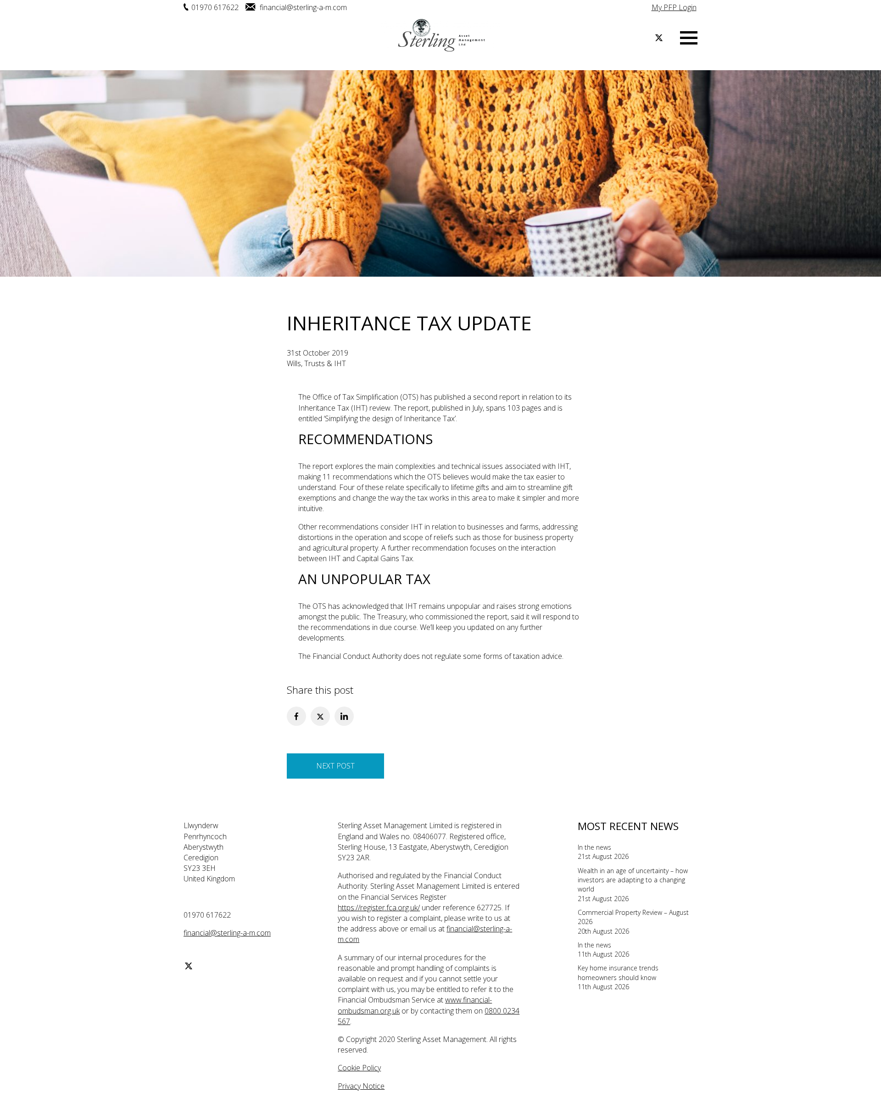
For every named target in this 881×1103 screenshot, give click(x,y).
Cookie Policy (359, 1068)
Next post (335, 766)
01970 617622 (215, 7)
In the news (594, 847)
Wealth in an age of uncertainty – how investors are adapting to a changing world (633, 880)
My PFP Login (674, 7)
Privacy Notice (361, 1086)
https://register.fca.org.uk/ (379, 907)
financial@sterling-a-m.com (302, 7)
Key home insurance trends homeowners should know (618, 972)
